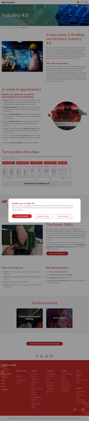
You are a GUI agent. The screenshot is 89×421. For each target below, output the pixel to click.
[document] (44, 210)
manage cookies (43, 216)
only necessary (63, 216)
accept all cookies (21, 216)
